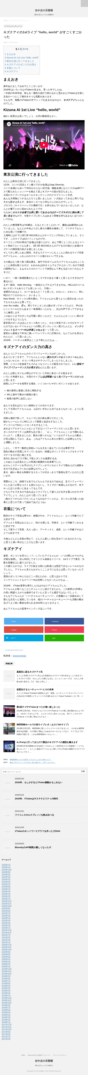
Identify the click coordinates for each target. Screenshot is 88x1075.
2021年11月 (6, 932)
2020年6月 (6, 957)
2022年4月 (6, 920)
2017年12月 (7, 1024)
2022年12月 (7, 901)
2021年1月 (6, 942)
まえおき (10, 54)
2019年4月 (6, 988)
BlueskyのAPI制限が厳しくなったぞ (33, 847)
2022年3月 (6, 923)
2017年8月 (6, 1034)
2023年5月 (6, 891)
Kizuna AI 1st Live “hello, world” (22, 57)
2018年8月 (6, 1005)
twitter (23, 1055)
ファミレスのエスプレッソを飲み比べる (34, 815)
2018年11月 (6, 1000)
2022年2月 (6, 925)
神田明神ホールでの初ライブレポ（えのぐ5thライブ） (43, 724)
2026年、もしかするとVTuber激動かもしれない (38, 782)
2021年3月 (6, 940)
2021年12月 (7, 930)
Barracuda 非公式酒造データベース (39, 1055)
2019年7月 (6, 981)
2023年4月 (6, 894)
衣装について (12, 68)
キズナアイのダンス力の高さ (20, 64)
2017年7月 (6, 1036)
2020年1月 (6, 966)
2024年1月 (6, 884)
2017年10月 (7, 1029)
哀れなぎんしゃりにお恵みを (44, 1065)
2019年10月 (7, 974)
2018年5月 (6, 1012)
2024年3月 (6, 879)
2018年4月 (6, 1015)
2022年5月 (6, 918)
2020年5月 (6, 959)
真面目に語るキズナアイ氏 (30, 672)
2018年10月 (7, 1003)
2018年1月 (6, 1022)
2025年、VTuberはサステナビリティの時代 (36, 798)
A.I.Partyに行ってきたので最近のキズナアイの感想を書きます (47, 742)
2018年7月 (6, 1007)
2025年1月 (6, 867)
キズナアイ (11, 71)
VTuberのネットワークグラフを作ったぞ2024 (37, 831)
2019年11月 (6, 971)
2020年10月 (7, 949)
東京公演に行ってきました (19, 61)
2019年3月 (6, 990)
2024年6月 (6, 874)
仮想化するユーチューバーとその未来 (35, 689)
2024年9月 (6, 872)
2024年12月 (7, 870)
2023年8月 (6, 886)
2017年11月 (6, 1027)
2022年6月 (6, 916)
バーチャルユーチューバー (14, 650)
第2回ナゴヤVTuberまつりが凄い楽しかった (38, 707)
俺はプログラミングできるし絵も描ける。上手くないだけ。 (33, 762)
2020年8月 (6, 954)
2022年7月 (6, 913)
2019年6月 (6, 983)
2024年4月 (6, 877)
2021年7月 (6, 935)
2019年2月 (6, 993)
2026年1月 (6, 865)
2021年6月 (6, 937)
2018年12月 (7, 998)
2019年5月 (6, 986)
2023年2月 (6, 896)
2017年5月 (6, 1039)
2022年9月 (6, 908)
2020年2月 (6, 964)
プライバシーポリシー (60, 1055)
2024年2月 (6, 882)
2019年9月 (6, 976)
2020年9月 (6, 952)
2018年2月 (6, 1020)
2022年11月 (6, 903)
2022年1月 (6, 928)
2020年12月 (7, 945)
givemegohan (19, 655)
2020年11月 (6, 947)
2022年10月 (7, 906)
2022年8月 (6, 911)
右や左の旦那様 (44, 10)
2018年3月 (6, 1017)
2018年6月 (6, 1010)
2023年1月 (6, 899)
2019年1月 (6, 995)
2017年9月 (6, 1032)
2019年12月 (7, 969)
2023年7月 (6, 889)
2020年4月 (6, 961)
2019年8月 (6, 978)
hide (25, 49)
